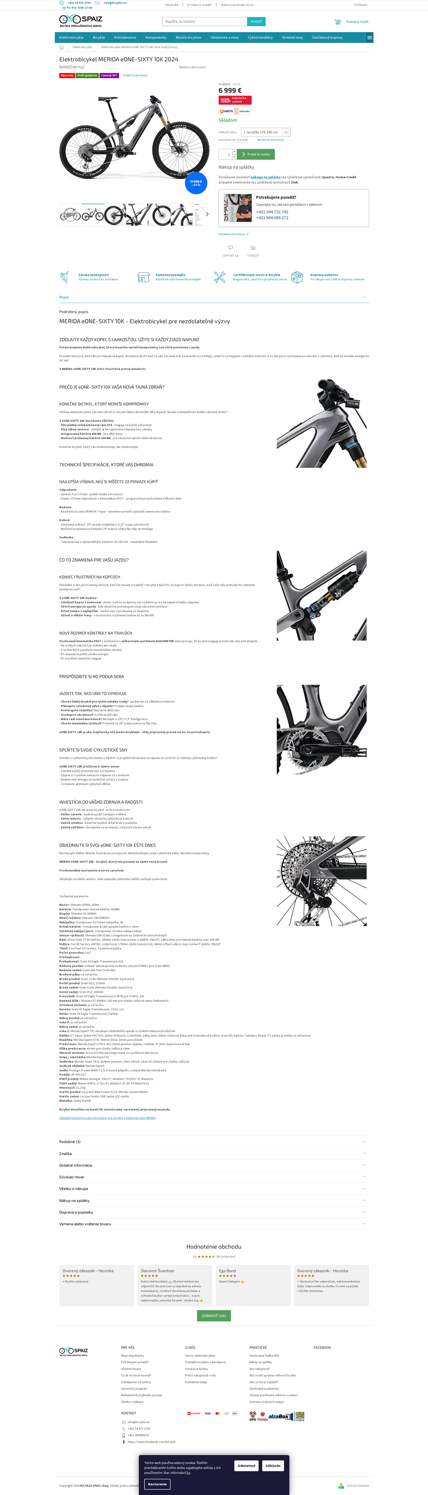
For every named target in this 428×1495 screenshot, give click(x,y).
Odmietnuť (246, 1465)
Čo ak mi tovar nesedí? (136, 1375)
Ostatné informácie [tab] (75, 1165)
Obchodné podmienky (264, 1389)
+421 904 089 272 (272, 218)
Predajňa (171, 5)
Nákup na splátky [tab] (74, 1200)
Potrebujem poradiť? (135, 1362)
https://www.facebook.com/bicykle (151, 1442)
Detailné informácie (232, 234)
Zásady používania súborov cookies (273, 1395)
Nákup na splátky (260, 1362)
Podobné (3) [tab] (69, 1141)
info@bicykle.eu (138, 1422)
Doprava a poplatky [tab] (76, 1212)
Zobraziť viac (214, 1316)
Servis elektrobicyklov (237, 5)
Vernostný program (134, 1389)
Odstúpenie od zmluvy (136, 1382)
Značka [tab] (65, 1153)
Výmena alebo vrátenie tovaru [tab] (85, 1223)
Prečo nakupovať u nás (200, 1375)
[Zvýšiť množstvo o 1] (234, 151)
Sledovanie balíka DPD (264, 1356)
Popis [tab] (64, 297)
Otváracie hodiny (199, 5)
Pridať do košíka (259, 154)
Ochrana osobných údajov (266, 1402)
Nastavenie (157, 1484)
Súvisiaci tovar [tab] (71, 1176)
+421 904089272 (138, 1435)
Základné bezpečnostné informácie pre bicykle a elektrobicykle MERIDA (107, 1118)
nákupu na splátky (266, 177)
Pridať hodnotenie (135, 75)
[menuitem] (71, 37)
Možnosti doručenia (270, 140)
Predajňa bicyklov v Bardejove (205, 1362)
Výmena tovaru (131, 1369)
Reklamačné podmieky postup (141, 1395)
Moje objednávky (132, 1356)
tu (188, 1472)
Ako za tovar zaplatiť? (264, 1382)
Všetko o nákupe (132, 1402)
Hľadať (256, 21)
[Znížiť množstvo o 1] (234, 156)
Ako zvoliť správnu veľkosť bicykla (272, 1375)
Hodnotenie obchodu (214, 1246)
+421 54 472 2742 (139, 1428)
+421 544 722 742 (272, 212)
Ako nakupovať (259, 1369)
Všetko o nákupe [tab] (73, 1188)
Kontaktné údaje (196, 1382)
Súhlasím (273, 1465)
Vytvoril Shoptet (358, 1486)
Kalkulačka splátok (239, 100)
